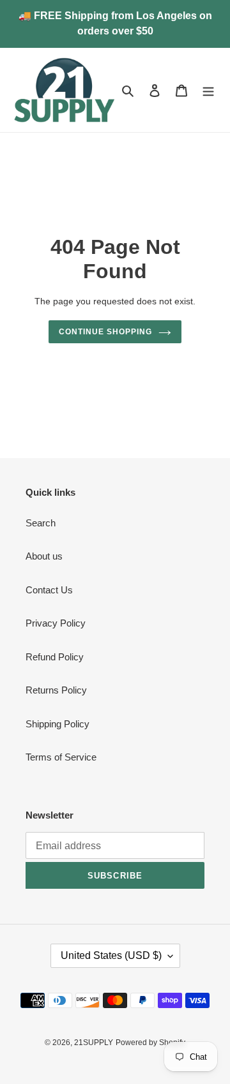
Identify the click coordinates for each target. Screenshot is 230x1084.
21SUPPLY (93, 1042)
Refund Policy (55, 656)
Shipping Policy (57, 723)
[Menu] (208, 90)
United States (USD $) (111, 955)
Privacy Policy (56, 623)
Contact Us (49, 589)
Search (41, 522)
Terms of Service (61, 757)
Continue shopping (105, 331)
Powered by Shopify (150, 1042)
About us (44, 556)
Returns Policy (56, 690)
